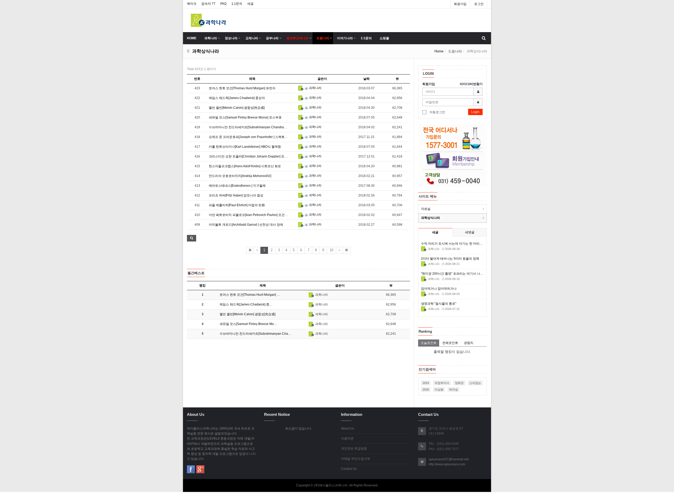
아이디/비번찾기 (471, 84)
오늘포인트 (429, 343)
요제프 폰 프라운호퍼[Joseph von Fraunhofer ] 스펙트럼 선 (250, 137)
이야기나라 (345, 38)
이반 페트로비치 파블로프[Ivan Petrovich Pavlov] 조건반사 (250, 215)
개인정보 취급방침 (354, 448)
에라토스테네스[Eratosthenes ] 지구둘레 (237, 186)
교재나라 (251, 38)
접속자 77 (208, 4)
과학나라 (210, 38)
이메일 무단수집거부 (355, 459)
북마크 (191, 4)
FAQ (223, 4)
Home (438, 51)
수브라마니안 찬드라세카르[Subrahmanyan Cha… (255, 334)
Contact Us (349, 469)
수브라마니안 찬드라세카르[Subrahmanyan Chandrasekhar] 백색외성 (258, 127)
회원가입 (460, 4)
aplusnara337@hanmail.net (449, 459)
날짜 (366, 79)
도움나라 (322, 38)
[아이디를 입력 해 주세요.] (452, 92)
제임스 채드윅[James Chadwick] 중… (246, 304)
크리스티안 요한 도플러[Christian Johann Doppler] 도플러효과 (253, 156)
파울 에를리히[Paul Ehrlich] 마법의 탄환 (237, 205)
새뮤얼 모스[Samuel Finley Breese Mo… (248, 324)
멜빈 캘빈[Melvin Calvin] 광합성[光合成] (237, 108)
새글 (250, 4)
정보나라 (231, 38)
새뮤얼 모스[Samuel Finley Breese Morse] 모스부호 (245, 117)
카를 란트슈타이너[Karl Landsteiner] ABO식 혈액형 (245, 147)
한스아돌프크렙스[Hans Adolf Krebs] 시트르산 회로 (245, 166)
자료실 (425, 209)
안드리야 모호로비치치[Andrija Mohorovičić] (240, 176)
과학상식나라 (430, 218)
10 (331, 250)
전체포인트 (450, 343)
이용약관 (347, 438)
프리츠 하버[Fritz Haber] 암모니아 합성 (236, 195)
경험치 (468, 343)
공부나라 (272, 38)
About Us (347, 428)
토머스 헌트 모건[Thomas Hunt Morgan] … (250, 295)
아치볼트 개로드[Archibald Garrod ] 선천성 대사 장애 (246, 224)
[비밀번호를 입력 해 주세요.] (452, 102)
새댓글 (469, 232)
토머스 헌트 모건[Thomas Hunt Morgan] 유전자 (242, 88)
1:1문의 (236, 4)
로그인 (479, 4)
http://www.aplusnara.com (447, 464)
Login (475, 112)
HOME (191, 38)
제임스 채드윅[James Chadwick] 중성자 (237, 98)
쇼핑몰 (384, 38)
